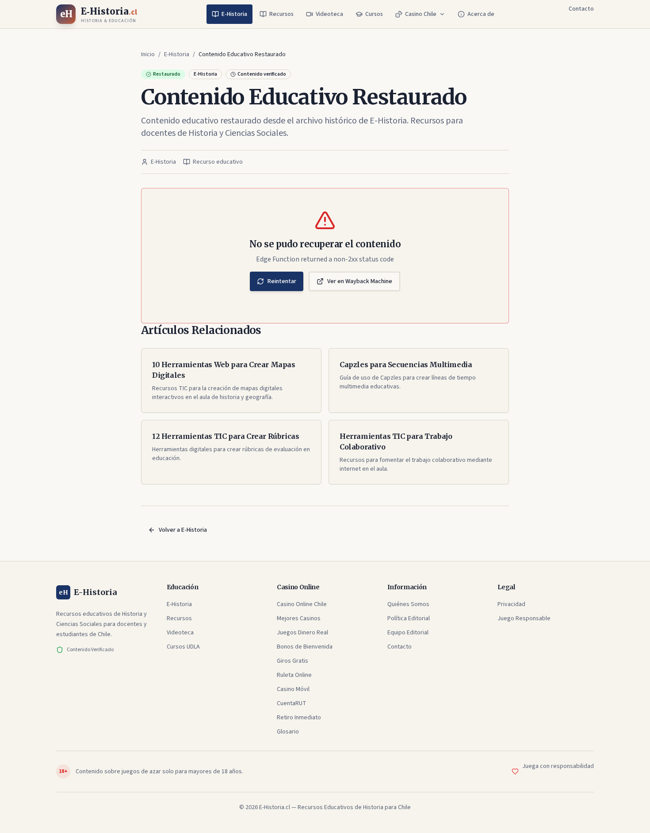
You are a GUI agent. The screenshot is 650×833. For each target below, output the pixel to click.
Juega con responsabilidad (558, 766)
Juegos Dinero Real (302, 632)
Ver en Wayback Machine (359, 281)
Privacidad (511, 604)
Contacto (581, 8)
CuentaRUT (291, 703)
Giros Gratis (292, 660)
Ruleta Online (294, 675)
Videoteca (329, 14)
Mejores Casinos (299, 618)
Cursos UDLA (183, 646)
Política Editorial (408, 618)
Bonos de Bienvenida (305, 646)
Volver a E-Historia (183, 530)
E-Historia (234, 14)
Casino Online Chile (302, 604)
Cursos (374, 14)
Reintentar (282, 281)
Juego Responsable (524, 618)
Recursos (281, 14)
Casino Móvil (293, 689)
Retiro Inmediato (299, 717)
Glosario (288, 731)
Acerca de (480, 14)
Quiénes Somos (408, 604)
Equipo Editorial (407, 632)
